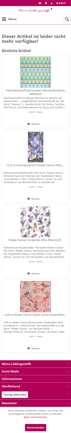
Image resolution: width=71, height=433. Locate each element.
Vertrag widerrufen (15, 394)
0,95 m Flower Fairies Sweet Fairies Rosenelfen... (36, 315)
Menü (12, 19)
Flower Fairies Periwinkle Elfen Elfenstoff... (36, 240)
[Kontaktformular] (40, 3)
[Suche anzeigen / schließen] (66, 19)
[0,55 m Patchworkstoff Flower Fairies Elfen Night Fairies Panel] (35, 147)
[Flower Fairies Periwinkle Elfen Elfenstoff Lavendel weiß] (35, 221)
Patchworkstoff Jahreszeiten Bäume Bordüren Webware (35, 92)
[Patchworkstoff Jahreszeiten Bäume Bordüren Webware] (35, 72)
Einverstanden (35, 427)
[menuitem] (40, 3)
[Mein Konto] (51, 3)
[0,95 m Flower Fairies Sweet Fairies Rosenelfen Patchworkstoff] (35, 296)
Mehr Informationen (35, 417)
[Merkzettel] (46, 3)
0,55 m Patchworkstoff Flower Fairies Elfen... (35, 165)
